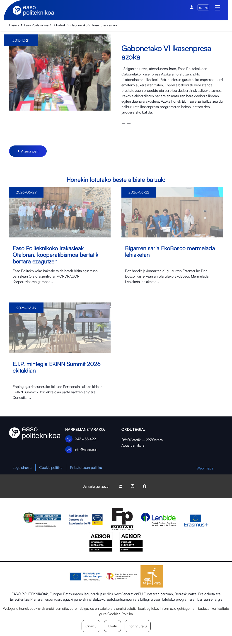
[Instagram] (132, 486)
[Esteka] (60, 239)
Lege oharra (22, 467)
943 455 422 (85, 439)
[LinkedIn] (120, 486)
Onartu (91, 626)
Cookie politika (50, 467)
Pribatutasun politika (86, 467)
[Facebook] (144, 486)
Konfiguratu (137, 626)
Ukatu (112, 626)
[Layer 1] (34, 433)
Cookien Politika (120, 614)
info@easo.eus (86, 449)
